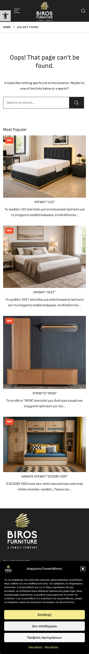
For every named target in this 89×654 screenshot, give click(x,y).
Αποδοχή (44, 615)
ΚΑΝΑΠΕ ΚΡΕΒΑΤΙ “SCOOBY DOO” (45, 477)
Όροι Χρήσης (35, 647)
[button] (5, 15)
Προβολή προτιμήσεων (44, 637)
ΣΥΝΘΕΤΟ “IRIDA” (44, 393)
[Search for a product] (83, 11)
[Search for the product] (76, 102)
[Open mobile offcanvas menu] (17, 11)
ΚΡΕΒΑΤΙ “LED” (44, 202)
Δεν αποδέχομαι (44, 626)
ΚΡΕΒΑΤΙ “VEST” (44, 292)
